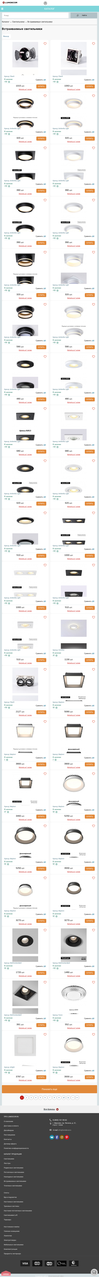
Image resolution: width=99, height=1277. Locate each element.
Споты (6, 1193)
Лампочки (8, 1236)
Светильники (18, 22)
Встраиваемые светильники (15, 1181)
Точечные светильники (13, 1186)
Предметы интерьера (12, 1254)
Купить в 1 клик (25, 89)
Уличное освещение (11, 1231)
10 (64, 1098)
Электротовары (10, 1240)
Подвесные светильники (13, 1168)
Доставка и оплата (11, 1126)
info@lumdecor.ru (64, 1130)
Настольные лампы (11, 1227)
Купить (41, 86)
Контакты (8, 1139)
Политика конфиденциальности (16, 1148)
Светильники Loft (10, 1215)
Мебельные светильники (13, 1245)
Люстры (7, 1163)
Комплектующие (10, 1249)
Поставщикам (9, 1135)
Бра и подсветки (10, 1197)
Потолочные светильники (14, 1172)
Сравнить (39, 80)
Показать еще (49, 1089)
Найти (84, 15)
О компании (8, 1121)
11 (68, 1098)
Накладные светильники (13, 1177)
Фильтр (6, 36)
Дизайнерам (9, 1130)
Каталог (49, 8)
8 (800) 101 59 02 (60, 1120)
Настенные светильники (13, 1202)
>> (77, 1098)
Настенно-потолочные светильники (18, 1211)
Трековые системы (11, 1206)
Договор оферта (10, 1144)
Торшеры (7, 1220)
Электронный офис (56, 1276)
